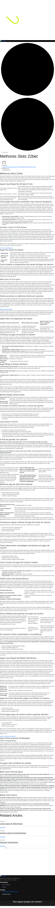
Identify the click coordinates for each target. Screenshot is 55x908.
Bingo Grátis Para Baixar (6, 309)
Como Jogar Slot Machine (6, 248)
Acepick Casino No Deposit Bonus (13, 833)
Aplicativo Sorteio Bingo (9, 842)
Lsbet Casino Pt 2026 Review (11, 824)
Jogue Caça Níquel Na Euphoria (8, 736)
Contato (2, 905)
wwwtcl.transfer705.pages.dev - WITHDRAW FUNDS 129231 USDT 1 (19, 167)
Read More (2, 827)
